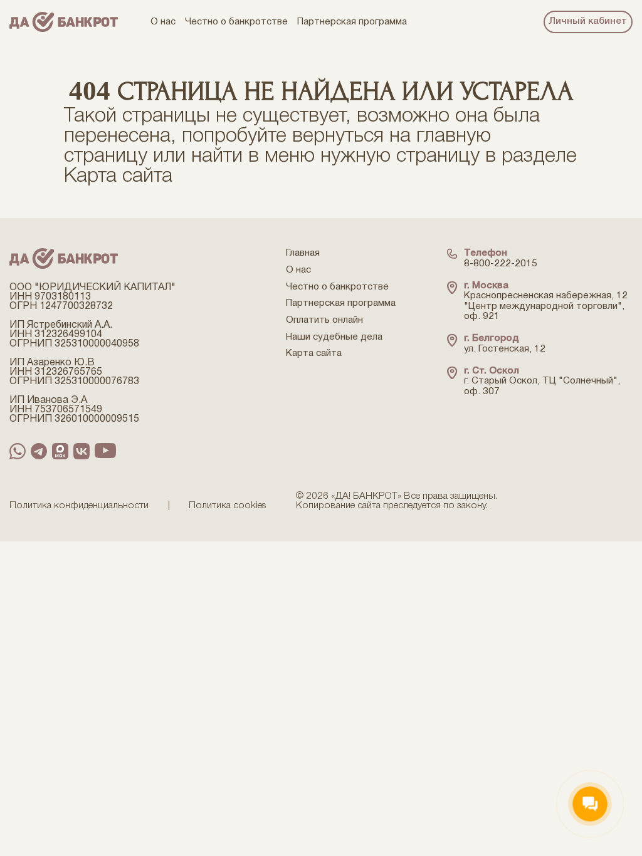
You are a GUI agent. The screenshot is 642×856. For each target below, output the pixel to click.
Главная (303, 253)
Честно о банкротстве (337, 287)
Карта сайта (118, 176)
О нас (298, 270)
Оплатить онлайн (324, 320)
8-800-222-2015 (500, 263)
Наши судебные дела (334, 337)
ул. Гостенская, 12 (504, 349)
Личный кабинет (588, 21)
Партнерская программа (341, 303)
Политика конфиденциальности (79, 505)
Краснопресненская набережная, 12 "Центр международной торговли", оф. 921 (546, 306)
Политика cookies (227, 505)
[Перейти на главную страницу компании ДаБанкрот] (63, 22)
